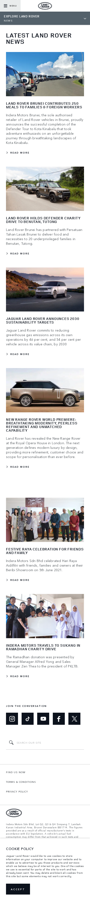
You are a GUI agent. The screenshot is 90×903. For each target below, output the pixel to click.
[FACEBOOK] (59, 719)
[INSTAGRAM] (12, 719)
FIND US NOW (15, 772)
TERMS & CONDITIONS (21, 782)
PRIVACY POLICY (17, 791)
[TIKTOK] (28, 719)
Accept (18, 889)
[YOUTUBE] (43, 719)
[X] (74, 719)
